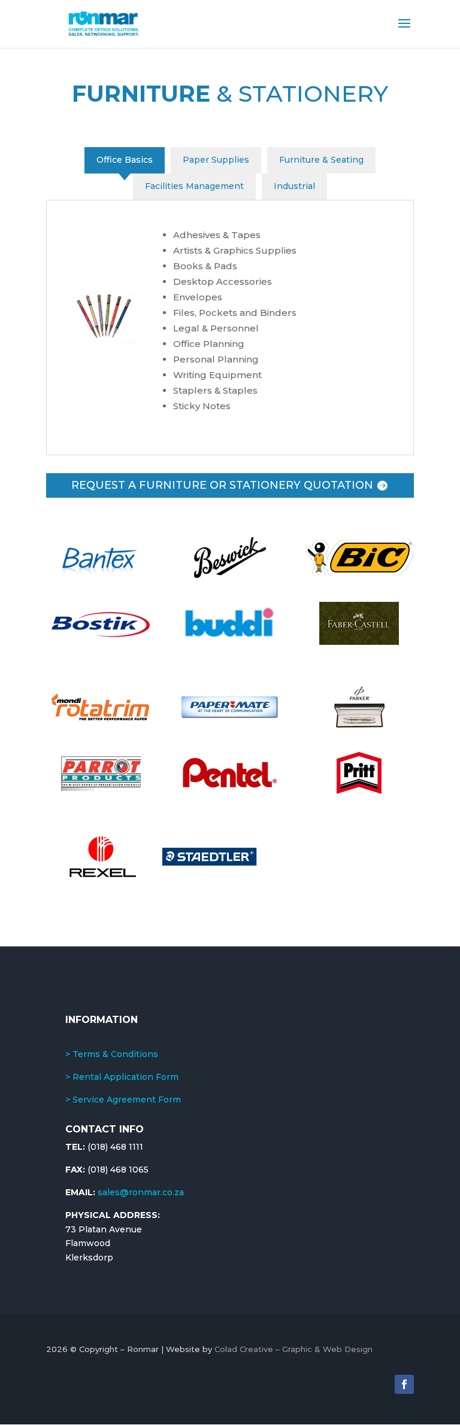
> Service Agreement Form (123, 1099)
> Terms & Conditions (111, 1054)
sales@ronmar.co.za (141, 1192)
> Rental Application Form (121, 1076)
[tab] (124, 160)
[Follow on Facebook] (404, 1384)
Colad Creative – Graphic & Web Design (293, 1349)
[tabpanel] (230, 327)
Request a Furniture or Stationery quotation (222, 485)
